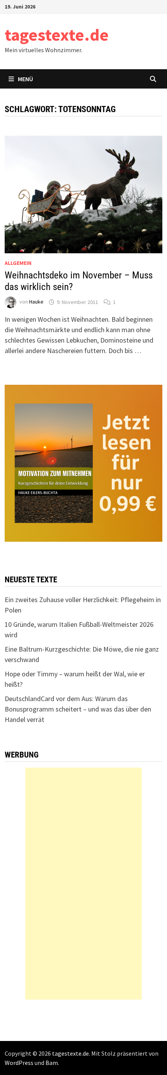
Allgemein (18, 262)
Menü (25, 79)
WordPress (19, 1062)
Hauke (36, 302)
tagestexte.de (57, 34)
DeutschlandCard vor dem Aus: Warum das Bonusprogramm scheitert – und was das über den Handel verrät (78, 709)
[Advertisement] (83, 884)
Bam (51, 1062)
